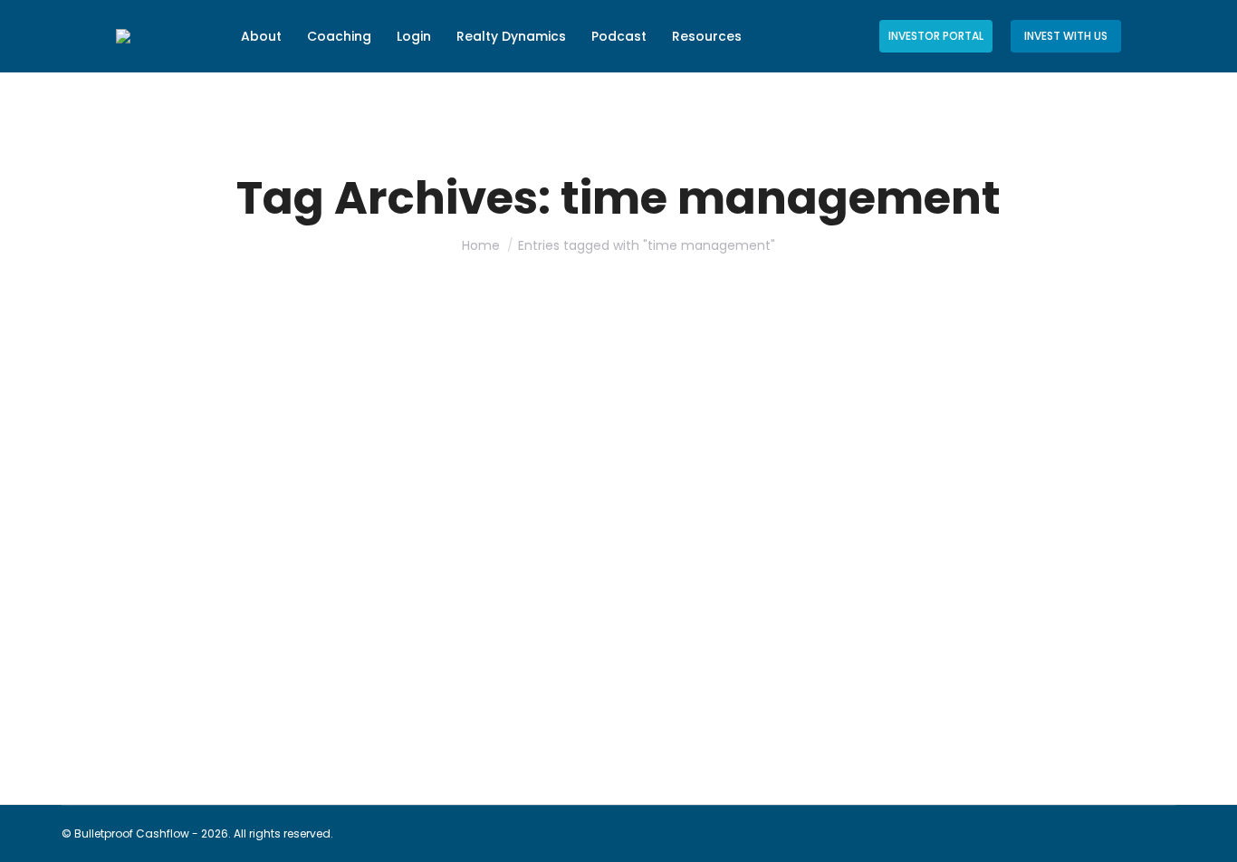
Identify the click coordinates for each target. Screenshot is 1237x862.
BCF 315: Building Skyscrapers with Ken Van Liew (298, 683)
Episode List (116, 715)
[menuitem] (261, 36)
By (212, 715)
